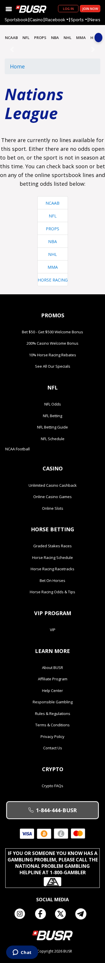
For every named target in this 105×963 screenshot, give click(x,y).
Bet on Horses (52, 580)
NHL (67, 37)
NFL (25, 37)
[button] (12, 49)
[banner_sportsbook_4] (52, 49)
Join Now (90, 8)
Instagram (22, 914)
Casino (36, 19)
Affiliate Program (52, 678)
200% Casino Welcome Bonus (52, 343)
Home (17, 66)
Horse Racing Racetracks (52, 568)
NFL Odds (52, 404)
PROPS (40, 37)
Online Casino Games (52, 496)
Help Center (52, 690)
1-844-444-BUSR (56, 810)
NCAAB (11, 37)
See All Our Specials (52, 366)
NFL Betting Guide (52, 427)
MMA (81, 37)
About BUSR (52, 667)
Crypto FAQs (52, 785)
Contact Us (52, 747)
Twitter (63, 914)
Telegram (83, 914)
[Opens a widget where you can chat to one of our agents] (22, 953)
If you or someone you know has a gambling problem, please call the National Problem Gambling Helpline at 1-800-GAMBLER (53, 863)
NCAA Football (17, 449)
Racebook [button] (55, 19)
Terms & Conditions (52, 724)
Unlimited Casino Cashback (53, 485)
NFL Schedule (52, 438)
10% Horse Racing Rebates (52, 354)
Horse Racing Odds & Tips (52, 591)
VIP (52, 629)
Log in (68, 8)
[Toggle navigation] (9, 8)
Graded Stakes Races (52, 545)
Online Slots (52, 508)
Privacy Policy (52, 736)
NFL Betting (52, 415)
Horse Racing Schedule (52, 557)
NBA (55, 37)
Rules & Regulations (52, 713)
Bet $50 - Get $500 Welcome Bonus (52, 331)
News (94, 19)
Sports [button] (77, 19)
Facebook (42, 914)
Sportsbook (16, 19)
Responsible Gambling (53, 701)
